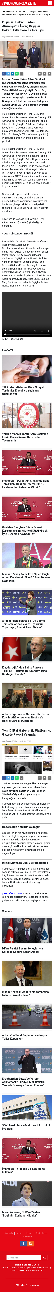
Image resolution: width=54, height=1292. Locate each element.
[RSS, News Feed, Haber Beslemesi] (30, 1243)
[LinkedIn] (12, 73)
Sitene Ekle (27, 1236)
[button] (40, 73)
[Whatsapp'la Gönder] (17, 73)
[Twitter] (8, 73)
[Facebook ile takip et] (23, 1243)
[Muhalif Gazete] (19, 3)
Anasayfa (9, 1233)
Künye (19, 1233)
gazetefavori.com (12, 893)
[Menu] (50, 3)
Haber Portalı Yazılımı (29, 1285)
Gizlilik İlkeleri (41, 1233)
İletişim (29, 1233)
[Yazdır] (21, 73)
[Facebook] (4, 73)
